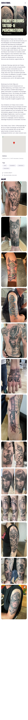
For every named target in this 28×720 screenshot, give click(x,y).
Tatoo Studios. (6, 3)
